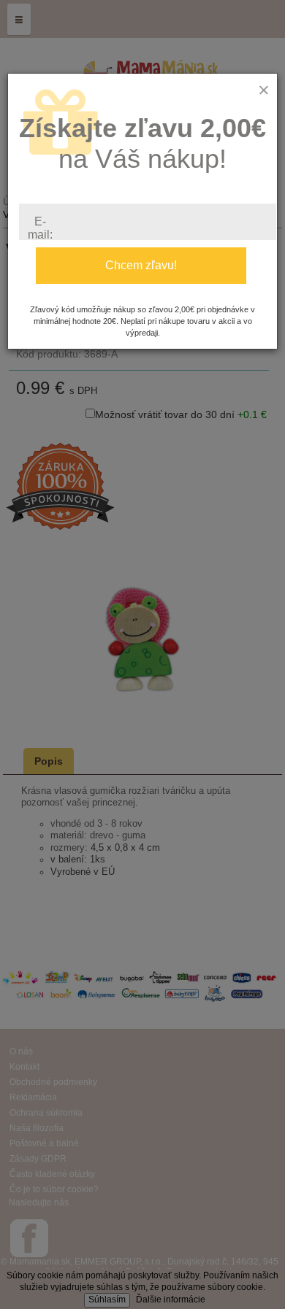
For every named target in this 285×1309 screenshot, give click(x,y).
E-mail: (40, 228)
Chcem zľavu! (141, 265)
